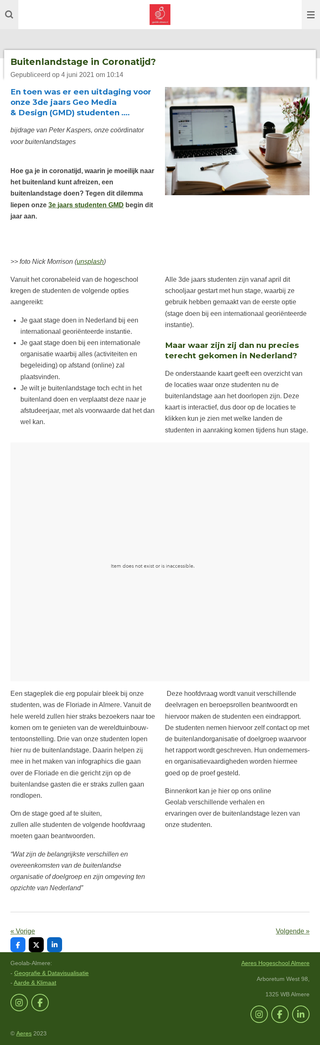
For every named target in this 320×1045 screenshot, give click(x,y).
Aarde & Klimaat (35, 982)
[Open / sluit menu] (311, 14)
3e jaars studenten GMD (86, 205)
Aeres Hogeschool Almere (275, 963)
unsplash (90, 261)
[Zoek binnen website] (9, 14)
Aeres (24, 1033)
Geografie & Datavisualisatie (51, 973)
